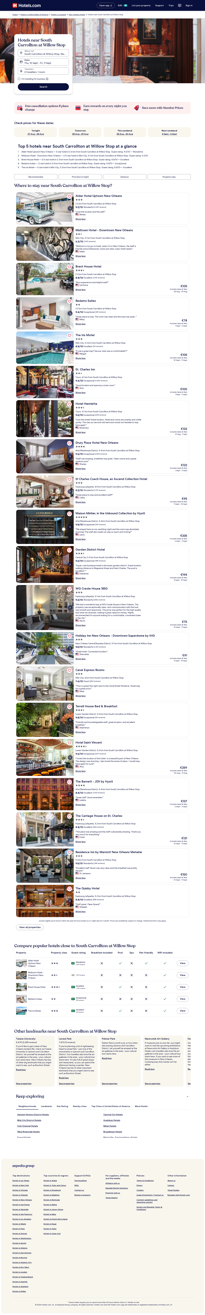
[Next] (190, 1061)
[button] (102, 1096)
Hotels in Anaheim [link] (20, 1286)
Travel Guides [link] (173, 1190)
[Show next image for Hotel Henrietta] (70, 418)
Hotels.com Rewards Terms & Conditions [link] (149, 1208)
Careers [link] (170, 1185)
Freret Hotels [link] (24, 1137)
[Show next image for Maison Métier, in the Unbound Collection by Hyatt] (70, 527)
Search (43, 86)
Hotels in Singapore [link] (52, 1190)
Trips (171, 5)
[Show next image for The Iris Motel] (70, 347)
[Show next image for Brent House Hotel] (70, 279)
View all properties (30, 927)
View (182, 963)
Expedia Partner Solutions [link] (117, 1188)
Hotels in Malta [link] (50, 1204)
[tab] (27, 1106)
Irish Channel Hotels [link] (27, 1126)
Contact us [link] (79, 1190)
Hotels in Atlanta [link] (19, 1248)
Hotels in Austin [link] (19, 1243)
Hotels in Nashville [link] (20, 1209)
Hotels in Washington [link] (21, 1238)
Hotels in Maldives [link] (52, 1195)
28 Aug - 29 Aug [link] (80, 134)
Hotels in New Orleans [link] (22, 1200)
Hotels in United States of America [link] (34, 14)
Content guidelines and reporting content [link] (147, 1201)
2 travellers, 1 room (34, 72)
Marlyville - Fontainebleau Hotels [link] (120, 1137)
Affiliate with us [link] (113, 1183)
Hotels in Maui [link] (50, 1214)
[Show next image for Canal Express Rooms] (70, 683)
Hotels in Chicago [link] (20, 1190)
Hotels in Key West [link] (20, 1267)
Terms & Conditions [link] (145, 1180)
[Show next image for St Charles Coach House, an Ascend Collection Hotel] (70, 491)
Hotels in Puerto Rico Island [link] (55, 1219)
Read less (21, 1069)
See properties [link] (24, 1083)
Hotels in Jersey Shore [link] (53, 1209)
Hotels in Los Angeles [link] (21, 1219)
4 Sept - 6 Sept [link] (169, 134)
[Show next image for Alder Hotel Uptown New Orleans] (70, 208)
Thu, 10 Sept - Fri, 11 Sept (37, 63)
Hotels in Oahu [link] (50, 1229)
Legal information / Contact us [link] (150, 1195)
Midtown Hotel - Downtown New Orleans (40, 155)
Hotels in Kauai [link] (50, 1224)
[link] (69, 196)
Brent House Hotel (30, 159)
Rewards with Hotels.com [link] (178, 1195)
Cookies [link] (140, 1190)
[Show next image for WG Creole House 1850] (70, 607)
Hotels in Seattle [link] (19, 1282)
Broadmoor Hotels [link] (112, 1131)
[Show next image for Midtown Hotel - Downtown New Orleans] (70, 243)
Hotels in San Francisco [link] (22, 1214)
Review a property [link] (82, 1195)
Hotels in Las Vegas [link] (20, 1180)
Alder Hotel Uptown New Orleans (37, 151)
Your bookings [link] (80, 1180)
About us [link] (171, 1180)
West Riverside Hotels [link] (28, 1131)
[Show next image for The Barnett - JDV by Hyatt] (70, 794)
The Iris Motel (27, 167)
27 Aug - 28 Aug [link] (36, 134)
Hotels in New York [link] (20, 1185)
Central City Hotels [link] (113, 1114)
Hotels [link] (15, 14)
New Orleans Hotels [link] (77, 14)
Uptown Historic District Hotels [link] (33, 1114)
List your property (141, 5)
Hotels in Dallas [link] (19, 1291)
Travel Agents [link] (112, 1198)
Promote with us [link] (113, 1193)
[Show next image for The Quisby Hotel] (70, 901)
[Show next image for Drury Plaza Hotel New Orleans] (70, 456)
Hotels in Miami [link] (19, 1224)
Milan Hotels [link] (109, 1126)
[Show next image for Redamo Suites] (70, 313)
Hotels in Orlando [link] (20, 1195)
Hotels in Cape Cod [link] (52, 1233)
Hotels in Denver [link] (19, 1233)
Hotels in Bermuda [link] (52, 1200)
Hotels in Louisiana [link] (58, 14)
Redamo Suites (28, 163)
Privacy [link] (140, 1185)
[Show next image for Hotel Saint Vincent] (70, 757)
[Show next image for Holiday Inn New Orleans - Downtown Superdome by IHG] (70, 648)
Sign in (189, 5)
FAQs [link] (76, 1185)
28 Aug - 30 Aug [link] (125, 134)
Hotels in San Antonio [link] (21, 1253)
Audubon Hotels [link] (111, 1120)
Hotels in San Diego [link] (21, 1204)
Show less (80, 219)
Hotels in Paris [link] (18, 1229)
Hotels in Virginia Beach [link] (22, 1277)
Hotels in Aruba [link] (50, 1180)
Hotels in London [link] (19, 1272)
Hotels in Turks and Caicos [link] (55, 1185)
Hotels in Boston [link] (19, 1257)
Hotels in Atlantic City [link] (22, 1262)
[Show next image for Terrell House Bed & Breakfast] (70, 719)
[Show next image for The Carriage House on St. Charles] (70, 829)
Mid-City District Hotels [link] (29, 1120)
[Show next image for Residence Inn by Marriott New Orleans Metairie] (70, 865)
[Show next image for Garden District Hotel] (70, 564)
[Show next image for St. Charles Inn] (70, 382)
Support (159, 5)
